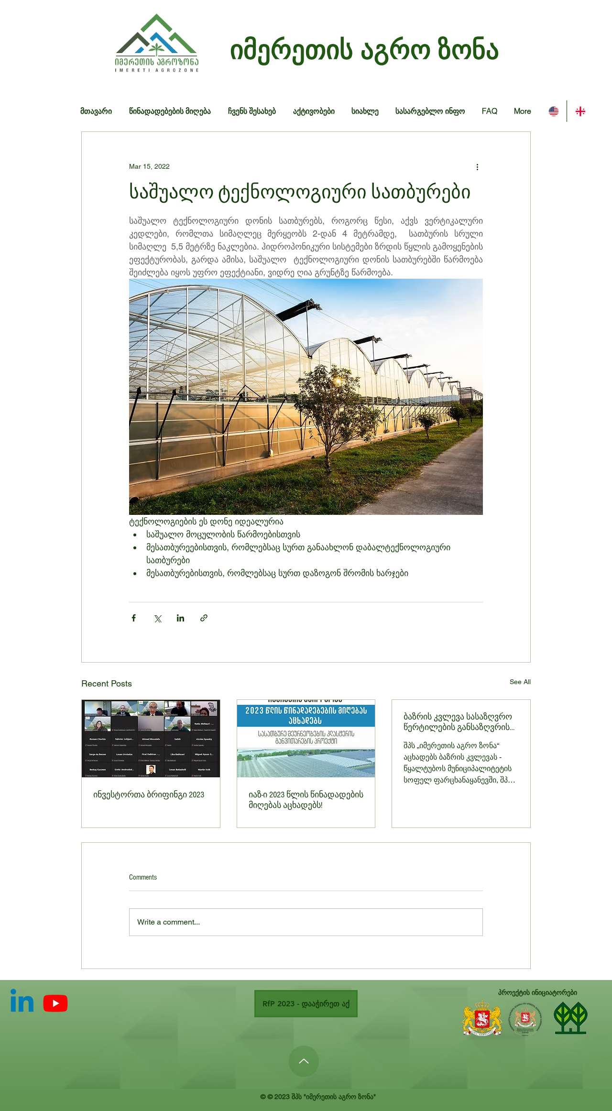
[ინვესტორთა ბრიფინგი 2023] (151, 738)
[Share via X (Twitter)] (157, 617)
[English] (553, 111)
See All (520, 682)
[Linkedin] (22, 1003)
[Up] (304, 1061)
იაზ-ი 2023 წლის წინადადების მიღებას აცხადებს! (306, 800)
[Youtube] (55, 1003)
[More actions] (477, 166)
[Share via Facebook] (133, 617)
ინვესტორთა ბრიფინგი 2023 (148, 795)
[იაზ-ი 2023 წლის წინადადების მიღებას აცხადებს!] (306, 738)
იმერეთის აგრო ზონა (364, 49)
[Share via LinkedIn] (180, 617)
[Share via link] (203, 617)
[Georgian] (580, 111)
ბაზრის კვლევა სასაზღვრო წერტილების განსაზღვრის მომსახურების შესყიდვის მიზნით (458, 722)
